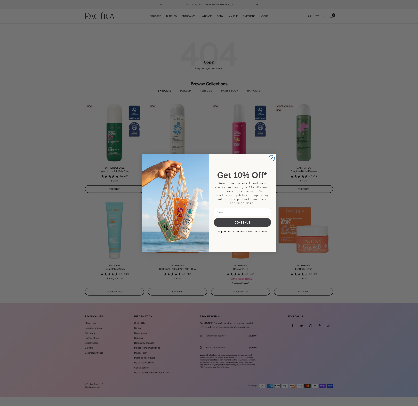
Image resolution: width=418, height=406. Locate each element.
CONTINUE (242, 222)
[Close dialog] (272, 158)
